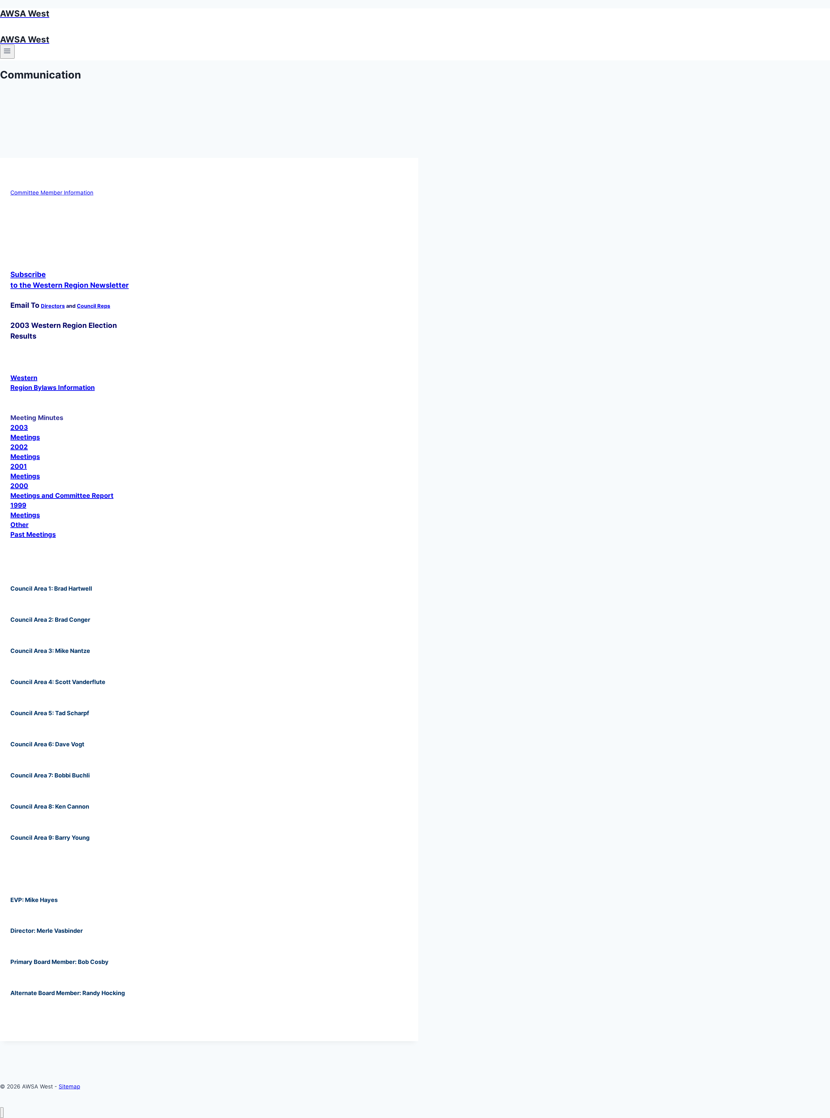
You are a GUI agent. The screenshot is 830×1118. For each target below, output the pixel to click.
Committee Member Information (51, 192)
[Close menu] (2, 1112)
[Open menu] (7, 51)
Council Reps (93, 306)
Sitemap (69, 1086)
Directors (53, 306)
